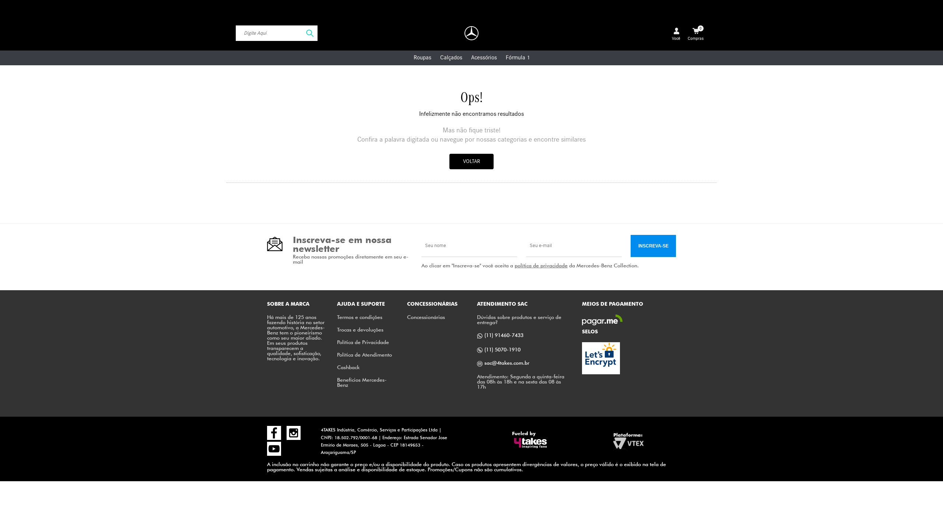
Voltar (471, 161)
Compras (696, 33)
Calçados (451, 57)
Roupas (422, 57)
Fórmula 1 (518, 57)
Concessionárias (426, 316)
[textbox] (277, 33)
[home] (471, 33)
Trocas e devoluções (360, 329)
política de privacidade (541, 265)
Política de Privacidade (363, 342)
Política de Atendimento (364, 354)
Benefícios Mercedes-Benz (362, 382)
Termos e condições (359, 316)
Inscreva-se (653, 246)
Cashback (348, 367)
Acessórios (484, 57)
